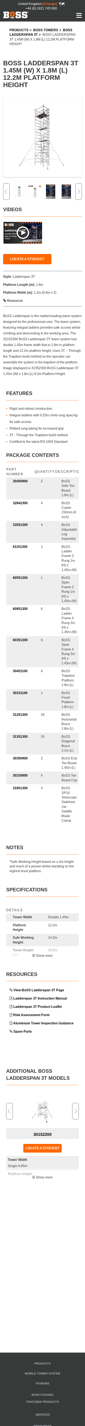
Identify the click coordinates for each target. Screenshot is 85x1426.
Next (78, 191)
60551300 (20, 577)
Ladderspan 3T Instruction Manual (40, 998)
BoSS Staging (42, 1394)
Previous (6, 191)
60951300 (20, 609)
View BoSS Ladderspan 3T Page (38, 990)
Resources (14, 300)
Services (42, 1414)
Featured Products (42, 1401)
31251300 (20, 714)
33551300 (20, 525)
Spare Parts (22, 1031)
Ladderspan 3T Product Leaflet (37, 1006)
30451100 (20, 671)
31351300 (20, 736)
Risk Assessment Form (31, 1015)
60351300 (20, 640)
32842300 (20, 503)
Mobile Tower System (42, 1373)
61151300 (20, 546)
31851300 (20, 788)
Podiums (42, 1383)
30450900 (20, 481)
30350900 (20, 758)
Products (18, 30)
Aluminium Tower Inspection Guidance (43, 1023)
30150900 (20, 775)
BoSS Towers (45, 30)
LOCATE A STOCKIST (27, 259)
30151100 (20, 693)
